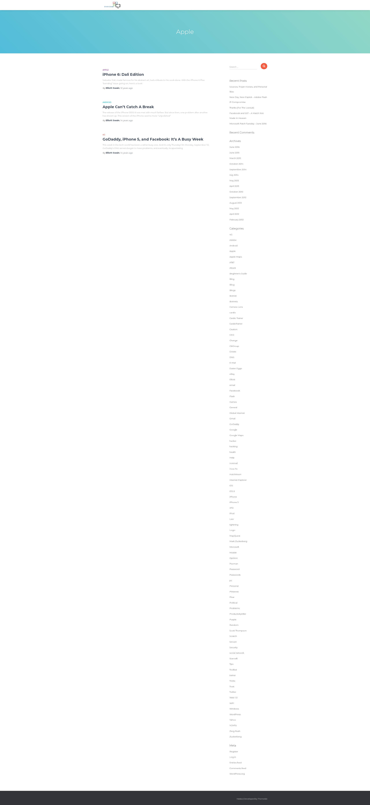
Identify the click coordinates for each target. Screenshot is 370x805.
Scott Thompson (238, 630)
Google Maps (236, 435)
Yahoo (233, 720)
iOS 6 (232, 491)
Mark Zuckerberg (238, 541)
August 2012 (236, 203)
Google (233, 429)
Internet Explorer (238, 480)
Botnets (234, 301)
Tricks (232, 681)
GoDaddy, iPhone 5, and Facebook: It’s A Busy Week (153, 139)
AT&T (232, 262)
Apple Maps (236, 256)
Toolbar (233, 669)
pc (231, 580)
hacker (233, 441)
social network (237, 653)
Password (234, 569)
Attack (233, 268)
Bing (232, 279)
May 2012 (234, 208)
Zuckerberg (236, 736)
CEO (232, 335)
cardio (233, 312)
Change (233, 340)
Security (233, 647)
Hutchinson (235, 474)
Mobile (233, 552)
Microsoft (234, 547)
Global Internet (237, 413)
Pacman (234, 563)
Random (234, 625)
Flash (232, 396)
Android (107, 102)
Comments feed (238, 768)
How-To (233, 469)
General (233, 407)
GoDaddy (234, 424)
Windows (234, 708)
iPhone (233, 496)
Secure (233, 641)
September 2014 (238, 169)
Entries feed (236, 762)
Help (232, 457)
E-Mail (233, 362)
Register (234, 751)
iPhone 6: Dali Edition (123, 74)
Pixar (232, 597)
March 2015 (235, 158)
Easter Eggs (236, 368)
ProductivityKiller (238, 614)
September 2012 (238, 197)
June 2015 (234, 152)
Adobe (233, 240)
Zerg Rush (235, 731)
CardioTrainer (236, 323)
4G (104, 135)
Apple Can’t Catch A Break (128, 107)
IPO (232, 508)
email (232, 385)
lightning (234, 524)
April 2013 (234, 186)
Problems (235, 608)
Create (233, 351)
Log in (233, 757)
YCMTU (233, 725)
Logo (232, 530)
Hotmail (234, 463)
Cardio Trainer (236, 318)
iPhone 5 (234, 502)
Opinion (234, 558)
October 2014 (236, 164)
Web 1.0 (233, 697)
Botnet (233, 296)
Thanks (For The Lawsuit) (242, 107)
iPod (232, 513)
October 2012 (236, 191)
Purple (233, 619)
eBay (232, 374)
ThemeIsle (262, 799)
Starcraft (234, 658)
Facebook (235, 390)
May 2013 (234, 180)
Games (233, 402)
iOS (231, 485)
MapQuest (235, 535)
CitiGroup (234, 346)
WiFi (232, 703)
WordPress (235, 714)
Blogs (232, 290)
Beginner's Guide (238, 273)
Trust (232, 686)
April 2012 (234, 214)
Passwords (235, 575)
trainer (233, 675)
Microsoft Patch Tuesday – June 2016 (248, 123)
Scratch (233, 636)
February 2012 (237, 219)
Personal (234, 586)
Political (233, 602)
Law (232, 519)
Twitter (233, 692)
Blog (232, 284)
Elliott (232, 379)
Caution (233, 329)
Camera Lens (236, 307)
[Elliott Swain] (112, 5)
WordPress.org (237, 773)
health (233, 452)
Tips (231, 664)
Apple (106, 70)
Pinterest (234, 591)
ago (127, 88)
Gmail (232, 418)
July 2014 (234, 175)
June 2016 (234, 147)
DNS (232, 357)
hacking (233, 446)
